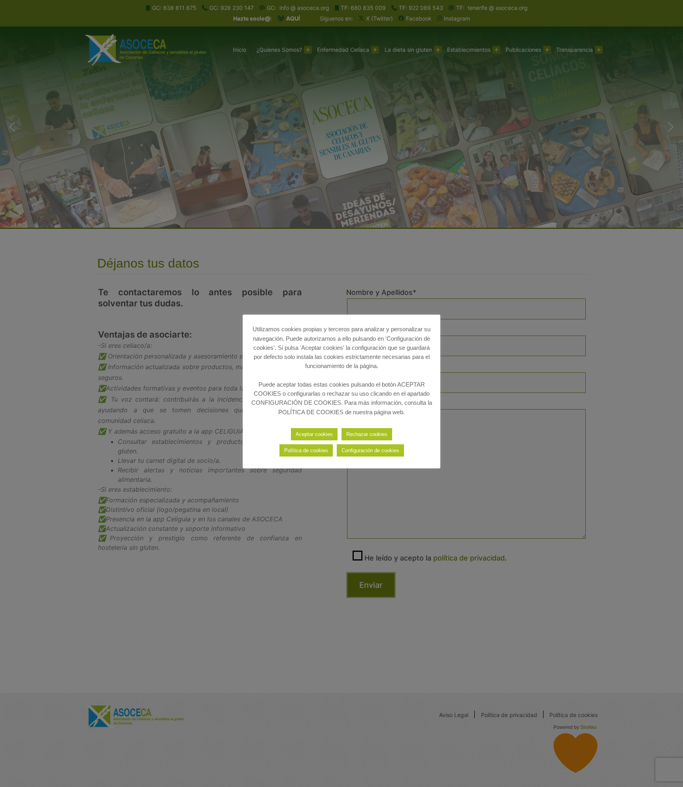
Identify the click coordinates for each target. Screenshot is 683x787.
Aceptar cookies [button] (314, 434)
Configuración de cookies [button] (370, 450)
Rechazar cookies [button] (366, 434)
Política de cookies (306, 450)
